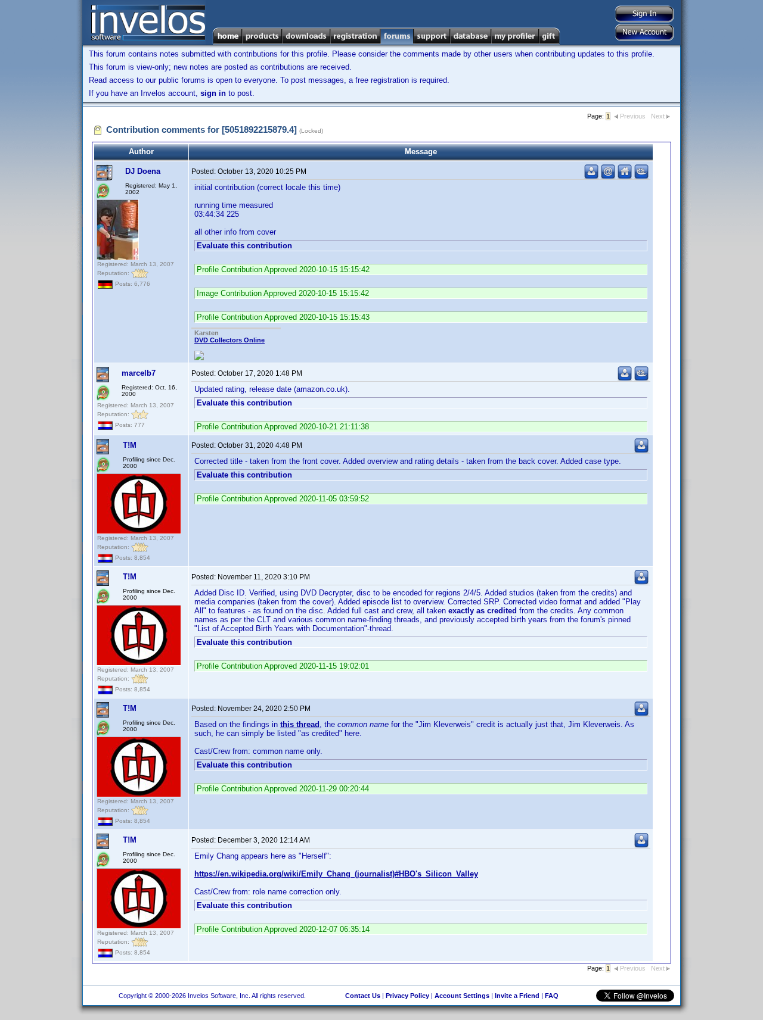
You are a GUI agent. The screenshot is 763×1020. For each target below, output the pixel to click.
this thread (300, 724)
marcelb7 (139, 373)
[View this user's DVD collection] (641, 176)
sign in (213, 93)
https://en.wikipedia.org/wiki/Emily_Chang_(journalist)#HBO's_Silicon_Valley (336, 873)
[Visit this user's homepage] (624, 176)
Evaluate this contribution (244, 245)
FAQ (552, 995)
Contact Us (362, 995)
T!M (130, 445)
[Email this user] (608, 176)
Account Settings (462, 995)
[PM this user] (591, 176)
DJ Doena (142, 171)
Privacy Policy (407, 995)
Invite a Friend (517, 995)
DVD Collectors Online (229, 340)
